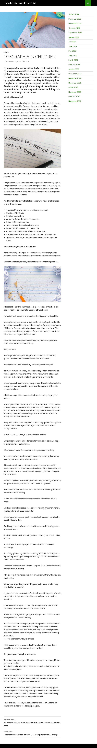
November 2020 (74, 92)
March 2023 (73, 60)
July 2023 (72, 42)
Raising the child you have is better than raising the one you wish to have (32, 722)
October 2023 (74, 28)
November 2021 (74, 83)
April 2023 (72, 55)
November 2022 (74, 78)
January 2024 (73, 14)
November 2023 (74, 23)
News (6, 52)
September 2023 (75, 32)
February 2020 (74, 96)
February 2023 (74, 64)
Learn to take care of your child (20, 3)
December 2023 (74, 19)
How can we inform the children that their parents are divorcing (30, 733)
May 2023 (72, 51)
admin (26, 61)
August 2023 (73, 37)
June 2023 (72, 46)
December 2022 (74, 74)
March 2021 (73, 87)
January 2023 (73, 69)
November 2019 (74, 101)
